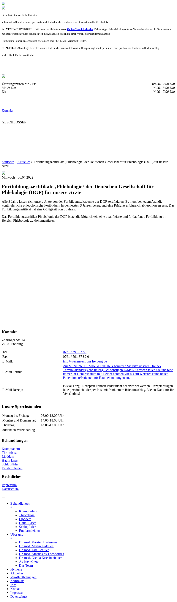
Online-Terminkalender (80, 29)
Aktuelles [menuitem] (16, 573)
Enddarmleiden (12, 468)
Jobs (67, 139)
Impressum (9, 485)
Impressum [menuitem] (17, 592)
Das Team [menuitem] (26, 565)
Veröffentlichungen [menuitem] (23, 577)
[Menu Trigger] (3, 497)
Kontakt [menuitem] (15, 589)
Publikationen (17, 139)
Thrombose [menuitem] (27, 515)
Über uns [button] (48, 131)
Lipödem (8, 456)
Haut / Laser (10, 460)
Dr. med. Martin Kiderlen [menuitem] (36, 546)
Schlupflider (10, 464)
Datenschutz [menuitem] (18, 596)
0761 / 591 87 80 (74, 352)
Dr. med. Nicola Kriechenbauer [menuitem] (40, 558)
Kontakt (7, 110)
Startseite (8, 162)
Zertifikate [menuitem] (17, 581)
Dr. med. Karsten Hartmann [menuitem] (38, 542)
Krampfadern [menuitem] (28, 511)
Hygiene (70, 131)
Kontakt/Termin (93, 139)
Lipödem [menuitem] (25, 519)
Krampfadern (11, 449)
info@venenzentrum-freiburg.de (85, 361)
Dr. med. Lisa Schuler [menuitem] (34, 550)
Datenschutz (10, 489)
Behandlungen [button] (18, 131)
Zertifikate (48, 139)
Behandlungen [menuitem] (20, 505)
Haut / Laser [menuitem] (27, 523)
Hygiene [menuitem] (16, 569)
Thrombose (9, 452)
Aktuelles (94, 131)
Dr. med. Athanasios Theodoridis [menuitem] (41, 554)
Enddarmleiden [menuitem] (29, 530)
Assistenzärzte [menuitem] (28, 561)
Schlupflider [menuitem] (27, 527)
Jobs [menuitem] (13, 585)
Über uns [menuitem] (16, 536)
